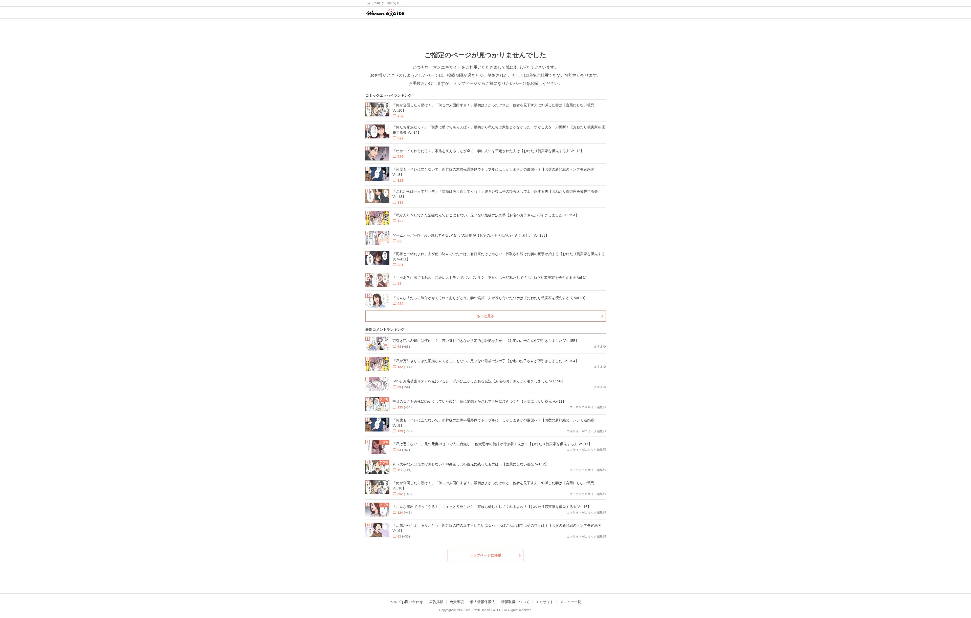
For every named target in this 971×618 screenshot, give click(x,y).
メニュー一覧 (570, 602)
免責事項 (457, 602)
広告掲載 (436, 602)
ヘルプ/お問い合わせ (406, 602)
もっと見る (485, 316)
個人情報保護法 (482, 602)
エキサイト (545, 602)
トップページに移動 (485, 555)
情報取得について (515, 602)
